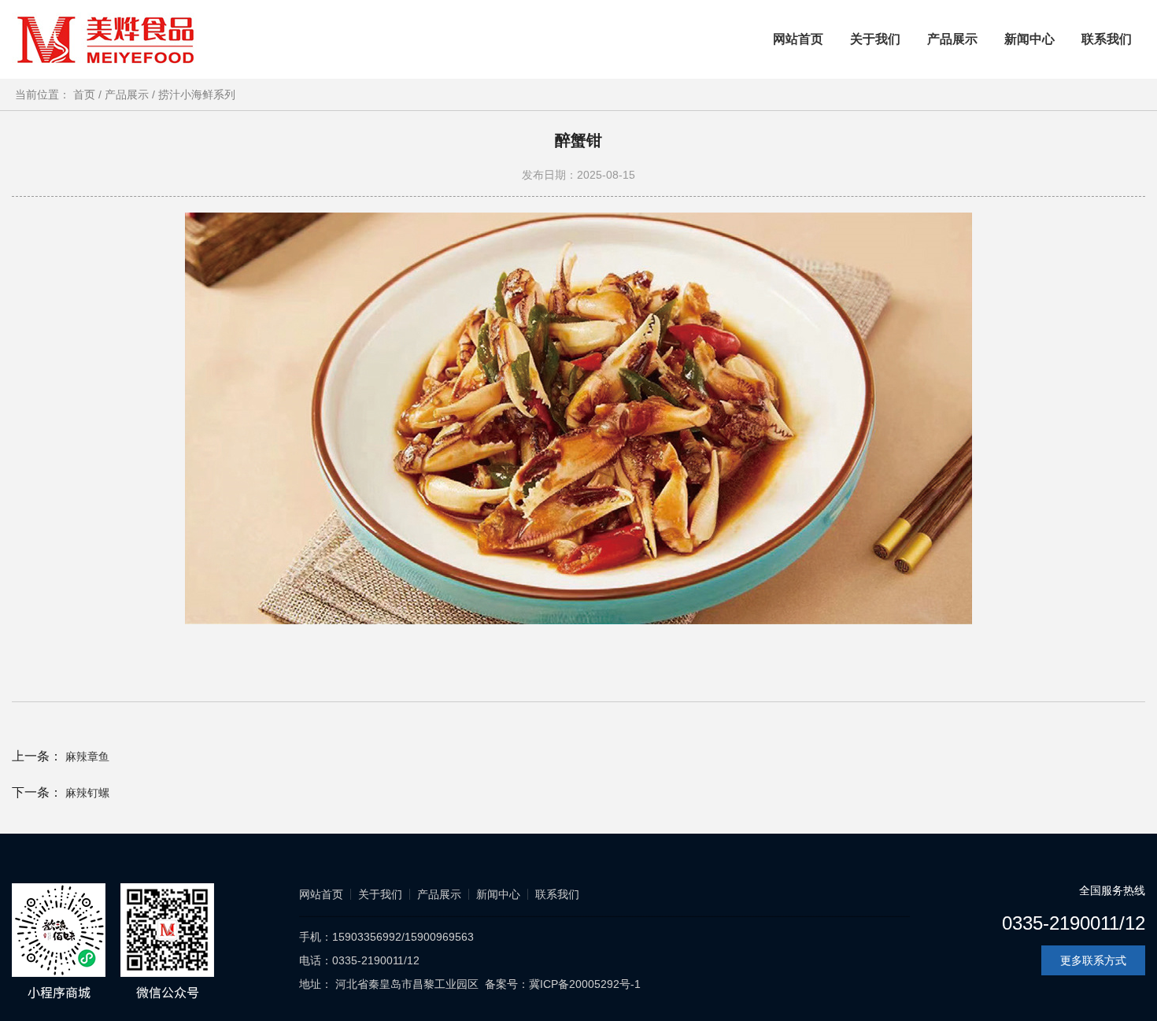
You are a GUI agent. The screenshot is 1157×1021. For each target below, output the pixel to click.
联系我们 (1106, 39)
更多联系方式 (1093, 960)
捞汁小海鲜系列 (196, 94)
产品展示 (952, 39)
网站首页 (798, 39)
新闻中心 (1029, 39)
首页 (87, 94)
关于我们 (875, 39)
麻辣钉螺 (87, 792)
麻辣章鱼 (87, 756)
